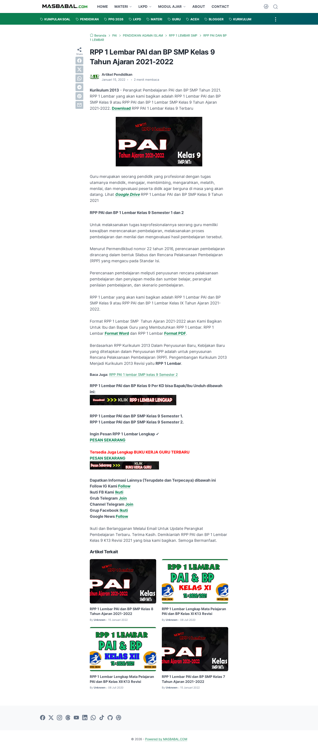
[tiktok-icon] (101, 718)
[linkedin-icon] (84, 718)
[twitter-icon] (51, 718)
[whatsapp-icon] (93, 718)
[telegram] (79, 87)
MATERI (121, 6)
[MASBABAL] (65, 6)
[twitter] (79, 69)
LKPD (143, 6)
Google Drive (127, 194)
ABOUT (198, 6)
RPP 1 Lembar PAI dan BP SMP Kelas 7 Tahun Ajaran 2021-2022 (193, 679)
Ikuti (119, 492)
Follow (124, 486)
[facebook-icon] (42, 718)
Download (121, 108)
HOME (102, 6)
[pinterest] (79, 96)
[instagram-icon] (59, 718)
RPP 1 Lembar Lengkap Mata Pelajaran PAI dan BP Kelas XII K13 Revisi (122, 679)
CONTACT (220, 6)
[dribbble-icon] (118, 718)
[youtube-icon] (76, 718)
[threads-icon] (68, 718)
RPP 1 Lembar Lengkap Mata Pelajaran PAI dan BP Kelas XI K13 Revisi (194, 611)
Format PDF (175, 333)
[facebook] (79, 60)
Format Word (117, 333)
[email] (79, 105)
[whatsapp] (79, 78)
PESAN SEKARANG (107, 440)
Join (123, 498)
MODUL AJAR (170, 6)
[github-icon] (110, 718)
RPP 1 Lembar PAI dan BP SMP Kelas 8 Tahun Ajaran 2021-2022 (121, 611)
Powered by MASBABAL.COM (166, 739)
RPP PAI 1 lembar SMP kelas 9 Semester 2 (143, 374)
